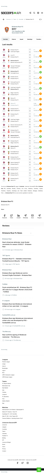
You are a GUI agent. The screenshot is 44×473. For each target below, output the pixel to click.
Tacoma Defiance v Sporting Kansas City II (12, 418)
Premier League (6, 361)
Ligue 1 (4, 370)
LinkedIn (19, 217)
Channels (4, 433)
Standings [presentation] (29, 39)
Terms (3, 446)
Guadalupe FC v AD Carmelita (9, 414)
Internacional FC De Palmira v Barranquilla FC (13, 409)
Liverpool (4, 394)
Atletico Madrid (5, 401)
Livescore (4, 424)
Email (32, 217)
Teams (3, 431)
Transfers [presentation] (38, 39)
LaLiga (3, 363)
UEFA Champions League (8, 374)
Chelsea (4, 392)
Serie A (4, 366)
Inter (3, 390)
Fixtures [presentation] (14, 39)
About (3, 444)
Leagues (4, 427)
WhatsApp (25, 217)
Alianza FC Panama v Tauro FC (9, 411)
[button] (40, 19)
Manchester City (6, 385)
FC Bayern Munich (6, 383)
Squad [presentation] (21, 39)
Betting (4, 438)
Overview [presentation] (5, 39)
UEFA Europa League (7, 377)
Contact (4, 451)
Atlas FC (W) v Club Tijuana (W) (10, 416)
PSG (3, 398)
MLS (3, 372)
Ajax (3, 403)
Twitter (11, 217)
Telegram (39, 217)
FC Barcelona (5, 396)
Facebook (4, 217)
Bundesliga (5, 368)
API (3, 440)
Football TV (5, 435)
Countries (4, 429)
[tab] (5, 39)
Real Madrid (5, 387)
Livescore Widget (6, 442)
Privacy (4, 448)
